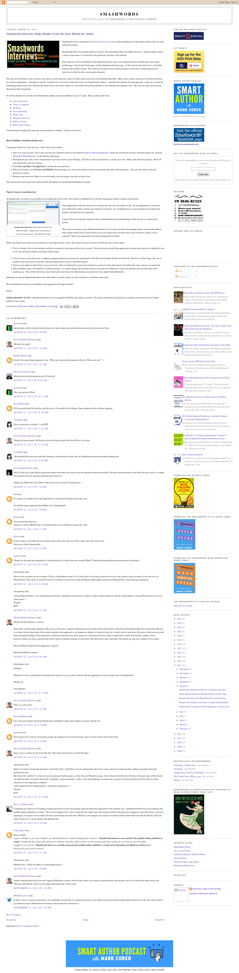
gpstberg (17, 555)
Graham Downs (20, 355)
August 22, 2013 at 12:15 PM (31, 692)
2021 (179, 631)
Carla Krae (18, 419)
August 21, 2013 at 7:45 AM (30, 364)
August (183, 685)
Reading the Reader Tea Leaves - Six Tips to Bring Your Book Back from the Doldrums (206, 327)
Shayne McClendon (21, 124)
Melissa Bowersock (22, 371)
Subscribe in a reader (183, 605)
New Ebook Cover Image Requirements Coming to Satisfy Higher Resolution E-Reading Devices (204, 437)
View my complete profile (203, 894)
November (184, 673)
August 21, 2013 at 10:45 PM (31, 564)
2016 (179, 652)
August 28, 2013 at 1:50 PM (30, 868)
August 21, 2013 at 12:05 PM (31, 460)
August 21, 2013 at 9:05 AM (30, 380)
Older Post (159, 919)
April (182, 720)
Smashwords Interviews (99, 41)
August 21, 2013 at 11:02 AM (31, 428)
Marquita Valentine (21, 118)
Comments (182, 276)
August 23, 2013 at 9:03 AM (30, 757)
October (183, 677)
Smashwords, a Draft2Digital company (133, 19)
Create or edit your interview (96, 152)
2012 (179, 734)
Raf (15, 494)
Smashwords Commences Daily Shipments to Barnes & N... (205, 706)
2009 (179, 746)
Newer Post (11, 919)
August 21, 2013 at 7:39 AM (30, 348)
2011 (179, 738)
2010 (179, 742)
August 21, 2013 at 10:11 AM (31, 396)
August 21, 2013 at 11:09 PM (31, 584)
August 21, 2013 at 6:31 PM (30, 529)
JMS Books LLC (21, 895)
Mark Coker (18, 114)
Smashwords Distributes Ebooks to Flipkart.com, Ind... (202, 689)
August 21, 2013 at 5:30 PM (30, 509)
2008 (179, 750)
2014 (179, 661)
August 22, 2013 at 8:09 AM (30, 656)
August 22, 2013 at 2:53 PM (30, 725)
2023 (179, 623)
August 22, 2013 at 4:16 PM (30, 741)
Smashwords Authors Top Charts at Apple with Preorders (203, 702)
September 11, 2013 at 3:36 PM (33, 888)
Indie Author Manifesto (192, 454)
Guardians (178, 768)
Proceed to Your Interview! (25, 156)
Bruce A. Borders (21, 804)
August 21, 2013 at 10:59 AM (31, 412)
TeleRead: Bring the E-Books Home (189, 854)
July (182, 711)
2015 (179, 656)
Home (85, 919)
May (182, 715)
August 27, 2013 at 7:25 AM (30, 852)
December (184, 669)
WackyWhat (19, 403)
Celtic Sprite (19, 830)
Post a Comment (13, 914)
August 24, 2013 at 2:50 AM (30, 823)
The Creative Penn (182, 850)
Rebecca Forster (20, 121)
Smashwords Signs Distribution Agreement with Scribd (206, 344)
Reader (17, 516)
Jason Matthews (21, 716)
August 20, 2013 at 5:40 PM (30, 332)
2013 (179, 665)
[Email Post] (61, 306)
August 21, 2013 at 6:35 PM (30, 548)
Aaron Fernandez (20, 101)
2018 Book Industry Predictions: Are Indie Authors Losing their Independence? (204, 418)
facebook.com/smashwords (186, 144)
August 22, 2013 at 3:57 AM (30, 610)
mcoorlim (18, 323)
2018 (179, 644)
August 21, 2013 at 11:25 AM (31, 444)
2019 (179, 639)
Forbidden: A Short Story (185, 765)
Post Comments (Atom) (28, 925)
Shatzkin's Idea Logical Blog (186, 861)
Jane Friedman (180, 857)
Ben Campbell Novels (23, 468)
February (184, 728)
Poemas (177, 779)
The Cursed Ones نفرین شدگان (187, 776)
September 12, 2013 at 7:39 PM (33, 907)
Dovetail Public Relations (25, 339)
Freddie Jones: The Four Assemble (189, 772)
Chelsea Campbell (21, 104)
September (184, 681)
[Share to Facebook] (74, 306)
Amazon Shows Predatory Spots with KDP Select (203, 292)
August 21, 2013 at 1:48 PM (30, 486)
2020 (179, 635)
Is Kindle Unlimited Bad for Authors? (198, 309)
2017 (179, 648)
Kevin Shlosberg (20, 111)
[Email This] (65, 306)
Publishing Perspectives (184, 865)
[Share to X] (71, 306)
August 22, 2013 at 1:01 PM (30, 708)
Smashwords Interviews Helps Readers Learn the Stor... (203, 698)
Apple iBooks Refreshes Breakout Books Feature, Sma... (203, 693)
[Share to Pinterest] (77, 306)
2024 (179, 618)
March (183, 724)
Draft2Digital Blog (182, 846)
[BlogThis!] (68, 306)
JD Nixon (17, 107)
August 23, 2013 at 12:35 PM (31, 796)
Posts (180, 271)
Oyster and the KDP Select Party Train (198, 361)
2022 (179, 627)
